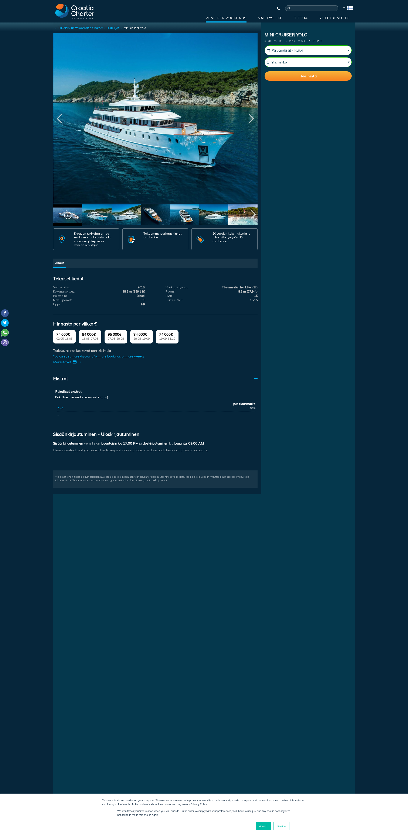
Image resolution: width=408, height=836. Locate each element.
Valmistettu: (61, 287)
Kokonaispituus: (64, 291)
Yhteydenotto (335, 18)
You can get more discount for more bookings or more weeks (98, 356)
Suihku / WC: (174, 300)
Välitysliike (270, 18)
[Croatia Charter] (74, 11)
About (59, 263)
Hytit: (169, 296)
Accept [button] (263, 826)
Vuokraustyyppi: (177, 287)
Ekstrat (60, 378)
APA (60, 408)
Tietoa (301, 18)
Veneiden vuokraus (226, 18)
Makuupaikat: (62, 300)
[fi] (348, 8)
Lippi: (56, 304)
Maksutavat (62, 362)
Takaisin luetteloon (71, 28)
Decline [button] (281, 826)
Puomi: (170, 291)
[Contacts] (276, 8)
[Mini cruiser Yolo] (96, 215)
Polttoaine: (60, 296)
